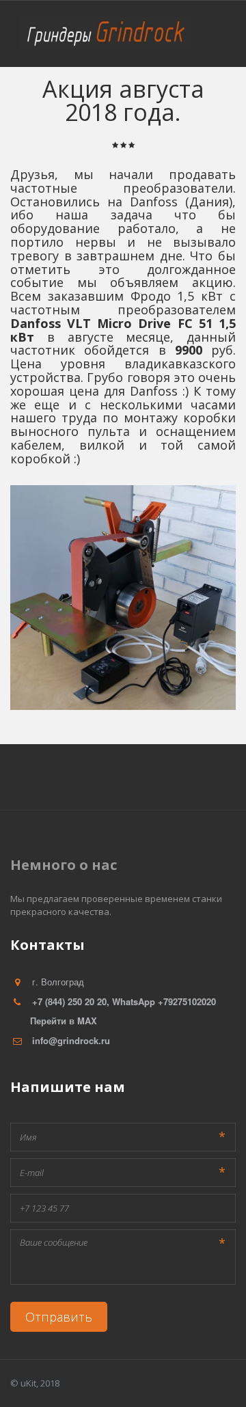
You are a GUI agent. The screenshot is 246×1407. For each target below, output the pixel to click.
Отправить (58, 1317)
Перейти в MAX (63, 1020)
